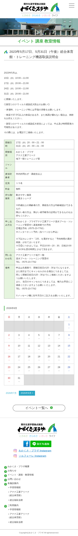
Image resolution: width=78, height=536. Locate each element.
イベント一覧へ (36, 408)
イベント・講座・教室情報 (21, 474)
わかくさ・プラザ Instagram (35, 450)
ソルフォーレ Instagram (32, 455)
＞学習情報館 (14, 487)
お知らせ (12, 470)
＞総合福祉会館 (15, 500)
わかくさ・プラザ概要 (18, 466)
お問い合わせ (14, 479)
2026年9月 (26, 393)
